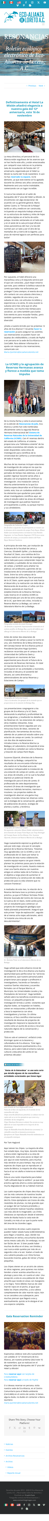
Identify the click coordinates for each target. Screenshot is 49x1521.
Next (41, 85)
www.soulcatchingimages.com (24, 1500)
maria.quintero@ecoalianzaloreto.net (21, 1402)
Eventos (9, 1450)
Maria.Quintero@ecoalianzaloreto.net (21, 352)
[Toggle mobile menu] (43, 24)
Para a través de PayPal (21, 1379)
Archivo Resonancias (15, 1455)
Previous (32, 85)
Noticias (9, 1444)
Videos (10, 1467)
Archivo (9, 1461)
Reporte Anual (13, 1473)
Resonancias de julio (28, 424)
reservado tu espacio (20, 176)
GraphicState (30, 1495)
